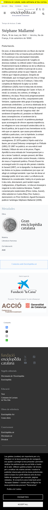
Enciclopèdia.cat (7, 432)
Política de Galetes (14, 489)
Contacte (18, 6)
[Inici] (23, 12)
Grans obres (6, 418)
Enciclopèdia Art (7, 414)
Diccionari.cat (29, 9)
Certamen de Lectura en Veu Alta (9, 399)
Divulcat (21, 9)
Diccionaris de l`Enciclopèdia (12, 376)
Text (3, 394)
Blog (11, 6)
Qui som (4, 6)
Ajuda (26, 6)
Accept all (23, 504)
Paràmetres (23, 497)
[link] (24, 264)
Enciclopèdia (6, 380)
